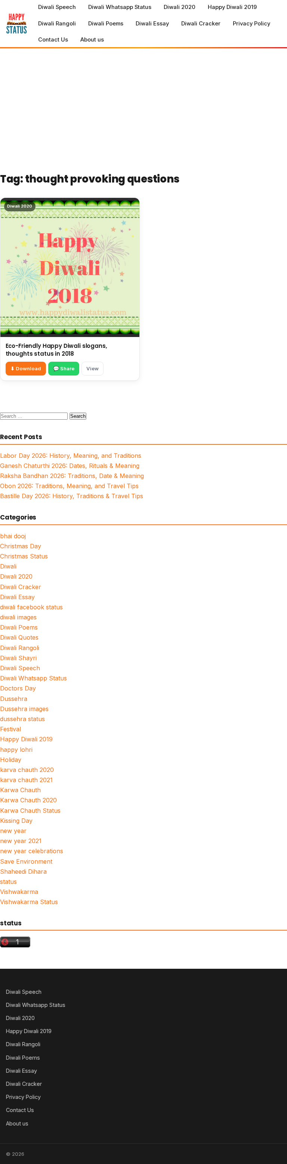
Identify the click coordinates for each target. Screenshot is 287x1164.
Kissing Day (16, 820)
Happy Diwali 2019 (232, 7)
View (92, 368)
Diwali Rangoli (57, 23)
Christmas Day (20, 546)
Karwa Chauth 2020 (28, 800)
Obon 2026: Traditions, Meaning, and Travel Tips (69, 486)
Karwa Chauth (20, 790)
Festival (10, 729)
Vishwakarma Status (29, 902)
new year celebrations (31, 851)
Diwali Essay (152, 23)
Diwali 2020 (179, 7)
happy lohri (16, 749)
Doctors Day (18, 688)
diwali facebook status (31, 607)
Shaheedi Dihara (23, 871)
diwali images (18, 617)
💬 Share (63, 368)
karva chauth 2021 (26, 780)
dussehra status (22, 719)
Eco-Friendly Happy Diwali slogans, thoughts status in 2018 (56, 350)
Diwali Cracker (200, 23)
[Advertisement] (143, 104)
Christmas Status (24, 556)
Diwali (8, 566)
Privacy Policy (251, 23)
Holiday (10, 759)
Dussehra (13, 698)
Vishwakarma (19, 891)
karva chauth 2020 (27, 770)
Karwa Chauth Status (30, 810)
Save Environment (26, 861)
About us (92, 39)
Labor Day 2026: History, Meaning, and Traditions (70, 455)
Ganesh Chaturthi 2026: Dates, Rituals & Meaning (69, 465)
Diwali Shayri (18, 658)
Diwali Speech (57, 7)
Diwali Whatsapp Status (119, 7)
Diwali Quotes (19, 637)
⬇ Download (25, 368)
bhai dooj (13, 536)
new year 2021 (20, 841)
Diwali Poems (105, 23)
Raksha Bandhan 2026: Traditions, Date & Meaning (72, 476)
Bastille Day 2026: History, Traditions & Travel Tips (71, 496)
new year (13, 830)
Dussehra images (24, 709)
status (8, 881)
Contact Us (53, 39)
